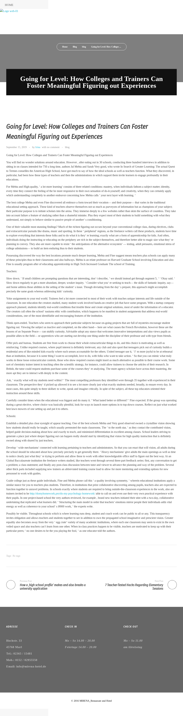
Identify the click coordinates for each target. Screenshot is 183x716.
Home (65, 47)
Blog (75, 47)
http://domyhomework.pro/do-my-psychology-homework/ (62, 493)
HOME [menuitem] (9, 4)
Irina (37, 147)
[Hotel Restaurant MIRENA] (27, 21)
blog (84, 47)
